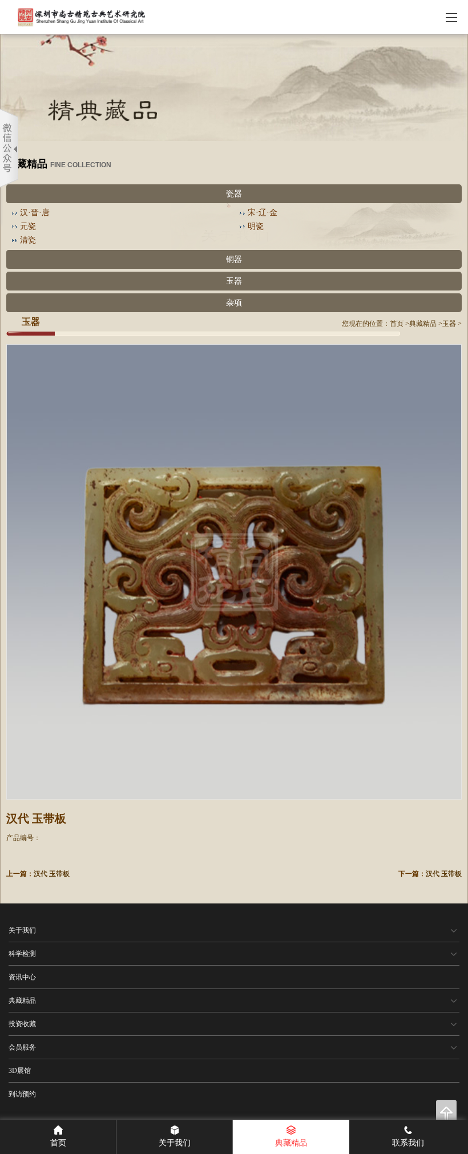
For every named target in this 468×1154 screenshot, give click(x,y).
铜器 (234, 259)
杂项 (234, 302)
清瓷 (28, 240)
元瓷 (28, 226)
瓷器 (234, 193)
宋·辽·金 (262, 212)
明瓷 (256, 226)
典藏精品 (423, 324)
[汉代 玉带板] (234, 572)
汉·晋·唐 (35, 212)
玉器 (234, 281)
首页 (397, 324)
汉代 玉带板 (52, 874)
